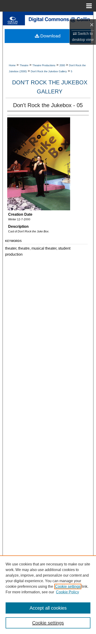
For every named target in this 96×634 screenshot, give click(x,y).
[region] (48, 594)
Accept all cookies (48, 608)
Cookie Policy (67, 592)
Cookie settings (68, 586)
